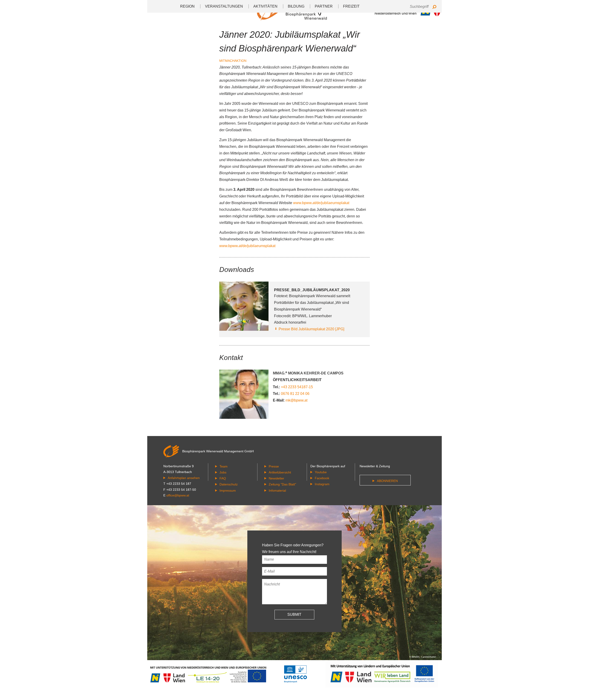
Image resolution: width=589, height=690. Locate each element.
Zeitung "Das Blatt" (282, 484)
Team (223, 466)
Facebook (322, 478)
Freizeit (351, 6)
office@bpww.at (177, 495)
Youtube (321, 472)
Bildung (296, 6)
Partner (324, 6)
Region (187, 6)
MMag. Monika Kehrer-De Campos (308, 373)
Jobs (222, 472)
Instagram (322, 484)
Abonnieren (387, 481)
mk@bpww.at (296, 400)
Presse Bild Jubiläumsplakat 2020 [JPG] (311, 329)
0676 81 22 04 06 (295, 394)
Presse (274, 466)
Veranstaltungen (224, 6)
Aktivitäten (265, 6)
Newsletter (276, 478)
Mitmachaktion (232, 61)
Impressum (227, 490)
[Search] (434, 7)
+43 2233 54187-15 (297, 387)
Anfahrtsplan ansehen (184, 478)
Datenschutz (228, 484)
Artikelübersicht (280, 472)
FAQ (222, 478)
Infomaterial (277, 490)
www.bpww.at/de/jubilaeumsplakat (321, 203)
